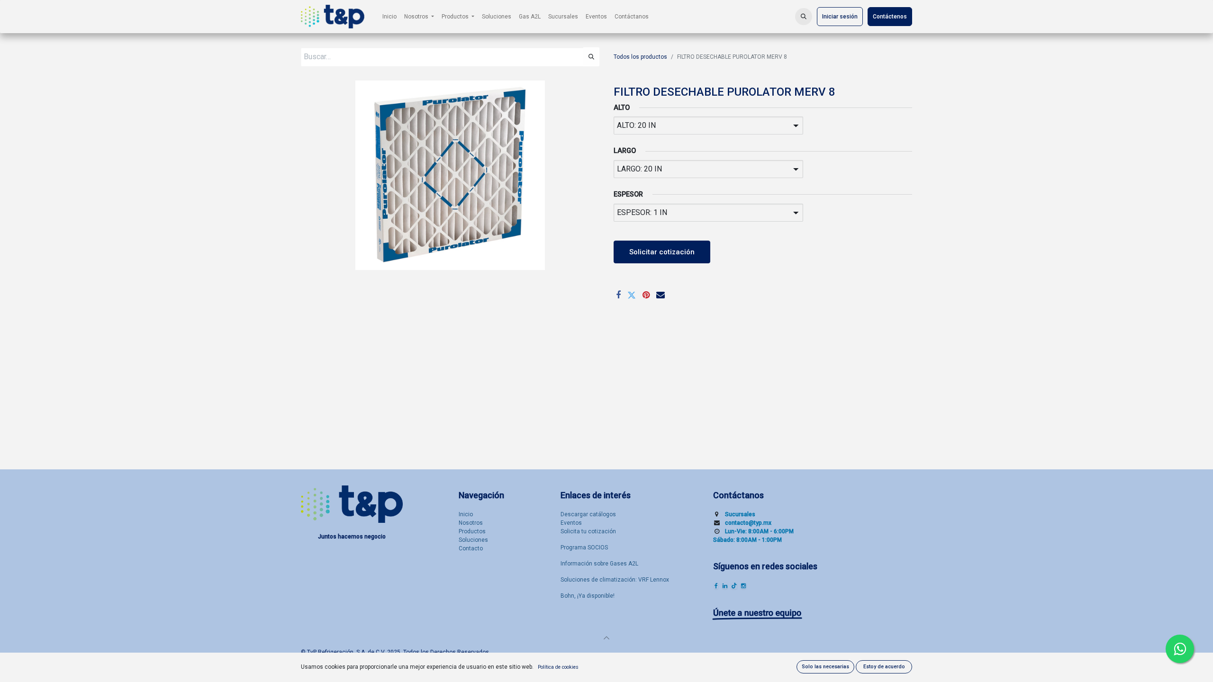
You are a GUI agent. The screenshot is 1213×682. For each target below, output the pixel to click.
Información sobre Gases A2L (599, 563)
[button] (803, 16)
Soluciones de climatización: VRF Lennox (615, 579)
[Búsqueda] (591, 56)
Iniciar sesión (840, 16)
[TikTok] (734, 586)
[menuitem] (389, 17)
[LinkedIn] (725, 586)
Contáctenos (890, 16)
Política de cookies (558, 667)
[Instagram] (743, 586)
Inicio (466, 514)
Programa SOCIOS (584, 547)
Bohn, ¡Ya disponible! (588, 595)
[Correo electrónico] (660, 295)
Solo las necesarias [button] (825, 667)
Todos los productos (640, 57)
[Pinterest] (646, 295)
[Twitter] (631, 295)
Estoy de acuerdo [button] (884, 667)
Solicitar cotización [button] (662, 252)
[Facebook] (618, 295)
